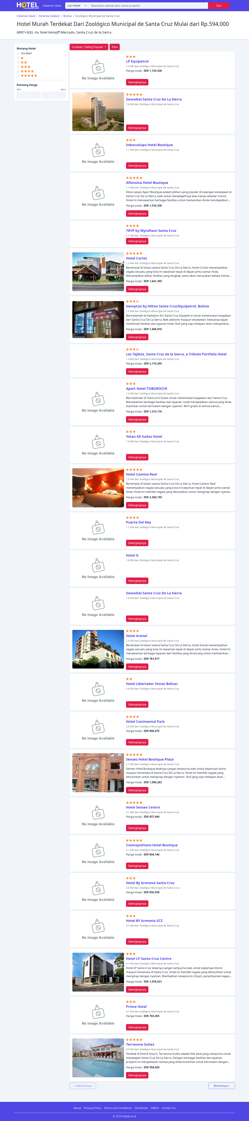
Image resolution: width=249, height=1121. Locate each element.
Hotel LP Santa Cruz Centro (148, 958)
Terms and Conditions (118, 1108)
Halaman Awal (52, 5)
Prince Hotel (136, 1006)
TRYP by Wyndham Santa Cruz (151, 230)
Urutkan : (87, 47)
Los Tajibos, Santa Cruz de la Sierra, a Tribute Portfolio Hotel (176, 354)
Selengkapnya (137, 82)
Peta (115, 47)
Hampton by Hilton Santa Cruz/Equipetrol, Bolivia (167, 306)
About (77, 1108)
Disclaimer (141, 1108)
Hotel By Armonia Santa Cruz (150, 883)
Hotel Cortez (136, 258)
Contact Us (169, 1108)
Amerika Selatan (49, 16)
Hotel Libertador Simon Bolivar (152, 683)
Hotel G (132, 555)
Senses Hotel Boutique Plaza (150, 759)
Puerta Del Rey (138, 522)
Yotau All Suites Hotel (144, 436)
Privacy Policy (92, 1108)
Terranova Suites (140, 1044)
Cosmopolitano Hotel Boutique (152, 845)
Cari (218, 5)
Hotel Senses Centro (143, 807)
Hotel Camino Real (141, 474)
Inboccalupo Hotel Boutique (149, 145)
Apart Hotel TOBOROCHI (146, 388)
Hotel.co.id (129, 1116)
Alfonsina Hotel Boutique (147, 182)
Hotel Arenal (136, 635)
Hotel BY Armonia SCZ (144, 920)
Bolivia (67, 16)
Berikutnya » (222, 1086)
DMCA (155, 1108)
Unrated (26, 53)
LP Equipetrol (137, 61)
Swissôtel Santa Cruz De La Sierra (154, 99)
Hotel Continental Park (145, 721)
